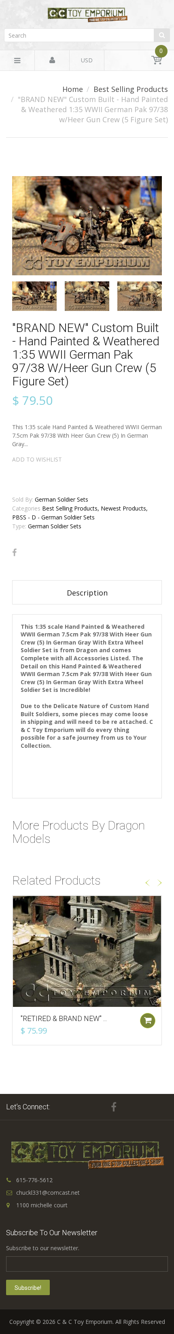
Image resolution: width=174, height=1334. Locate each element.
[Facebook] (14, 552)
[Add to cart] (147, 1020)
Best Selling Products (130, 89)
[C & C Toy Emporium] (87, 14)
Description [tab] (87, 593)
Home (72, 89)
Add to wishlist (37, 459)
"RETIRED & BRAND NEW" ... (64, 1018)
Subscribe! (28, 1288)
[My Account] (52, 60)
